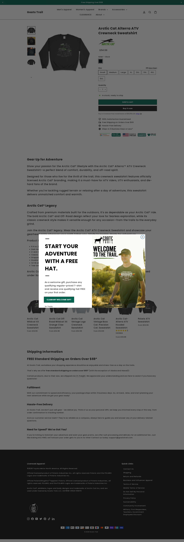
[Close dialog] (142, 237)
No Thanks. (49, 306)
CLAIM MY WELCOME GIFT (59, 299)
